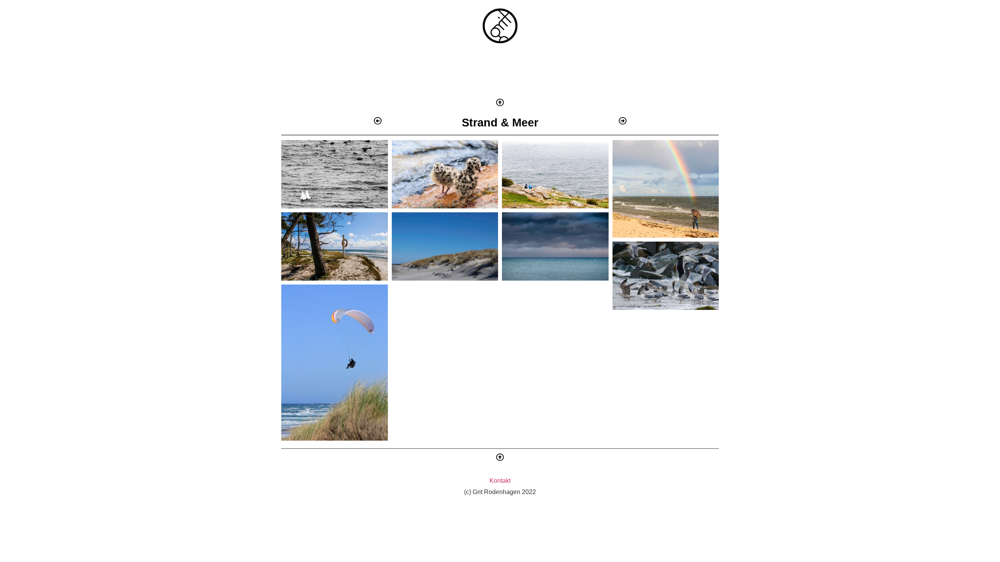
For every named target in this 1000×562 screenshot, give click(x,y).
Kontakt (500, 480)
